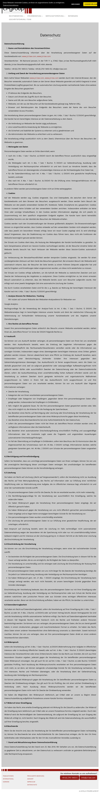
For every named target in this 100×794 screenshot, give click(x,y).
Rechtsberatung (16, 16)
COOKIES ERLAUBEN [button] (91, 4)
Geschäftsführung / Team (20, 19)
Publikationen (8, 776)
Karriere (6, 782)
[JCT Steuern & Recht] (17, 9)
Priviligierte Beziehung (35, 776)
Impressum (31, 782)
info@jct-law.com (88, 777)
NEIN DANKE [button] (75, 4)
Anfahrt (30, 779)
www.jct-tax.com (44, 56)
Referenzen (73, 16)
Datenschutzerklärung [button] (10, 5)
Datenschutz (32, 785)
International (8, 779)
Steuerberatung (34, 16)
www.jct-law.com (29, 56)
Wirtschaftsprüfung (55, 16)
